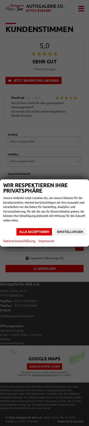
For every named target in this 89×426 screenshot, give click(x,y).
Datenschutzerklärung (19, 241)
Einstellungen (70, 232)
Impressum (46, 241)
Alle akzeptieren (34, 232)
